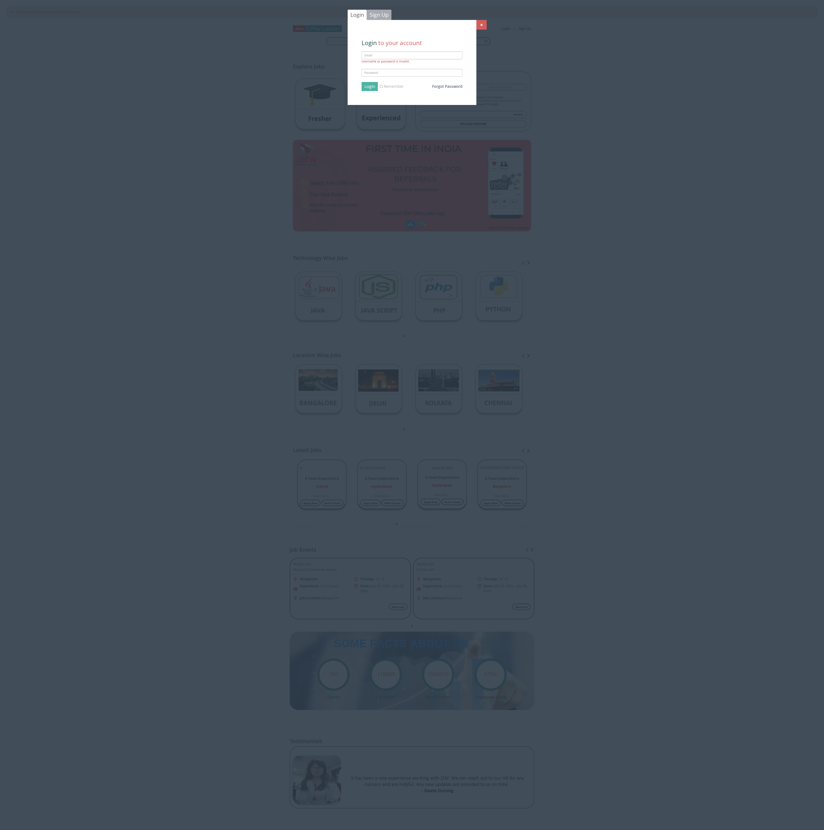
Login (369, 86)
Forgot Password (447, 86)
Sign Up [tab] (379, 14)
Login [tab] (357, 14)
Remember (393, 86)
